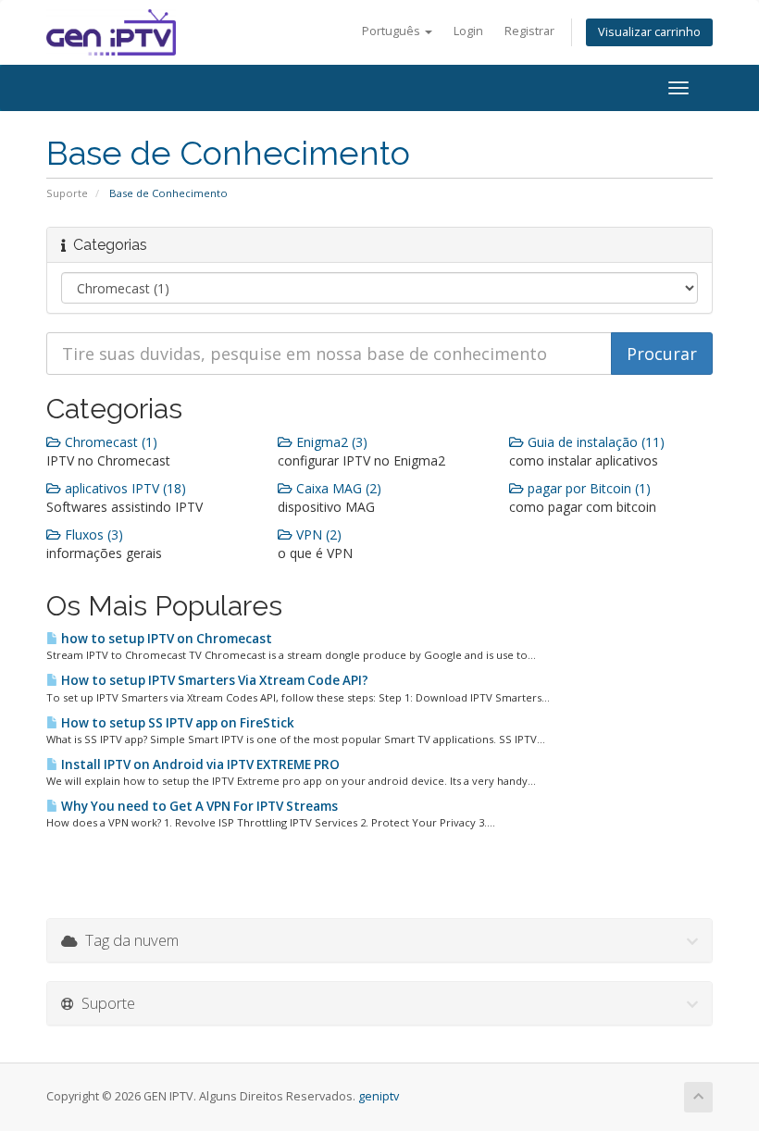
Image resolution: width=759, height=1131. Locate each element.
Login (468, 31)
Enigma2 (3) (329, 442)
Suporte (67, 193)
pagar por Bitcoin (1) (587, 488)
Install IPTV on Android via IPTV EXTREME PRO (199, 764)
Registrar (529, 31)
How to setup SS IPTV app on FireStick (176, 723)
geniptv (378, 1096)
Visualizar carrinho (649, 32)
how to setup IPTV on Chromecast (165, 638)
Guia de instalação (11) (594, 442)
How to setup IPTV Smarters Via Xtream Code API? (213, 680)
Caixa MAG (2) (336, 488)
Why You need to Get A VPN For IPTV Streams (198, 806)
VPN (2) (317, 534)
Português (392, 31)
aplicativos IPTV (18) (123, 488)
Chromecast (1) (109, 442)
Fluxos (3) (92, 534)
